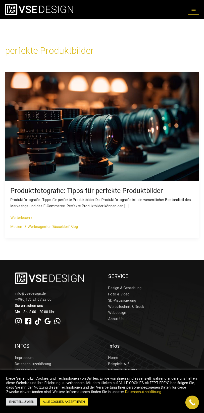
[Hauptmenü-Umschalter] (193, 9)
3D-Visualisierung (122, 300)
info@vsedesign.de (30, 293)
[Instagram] (18, 321)
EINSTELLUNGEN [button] (21, 402)
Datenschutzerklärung (33, 364)
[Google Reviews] (47, 321)
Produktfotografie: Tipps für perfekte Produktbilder (86, 191)
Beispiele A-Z (119, 364)
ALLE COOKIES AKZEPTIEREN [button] (64, 402)
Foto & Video (119, 294)
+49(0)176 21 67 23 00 (33, 299)
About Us (116, 319)
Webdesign (117, 312)
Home (113, 357)
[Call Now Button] (192, 402)
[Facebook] (28, 321)
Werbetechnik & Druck (126, 306)
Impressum (24, 357)
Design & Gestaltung (125, 288)
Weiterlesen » (21, 217)
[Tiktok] (38, 321)
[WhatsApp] (57, 321)
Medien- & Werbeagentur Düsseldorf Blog (44, 226)
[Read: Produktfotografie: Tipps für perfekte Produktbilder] (102, 126)
